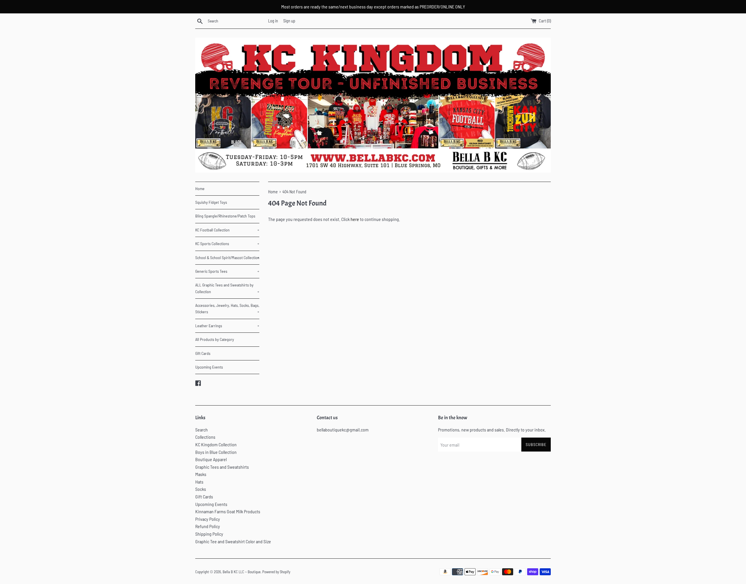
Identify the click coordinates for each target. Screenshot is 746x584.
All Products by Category (214, 339)
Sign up (289, 20)
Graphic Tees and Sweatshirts (222, 467)
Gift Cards (202, 353)
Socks (200, 489)
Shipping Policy (209, 534)
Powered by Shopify (276, 571)
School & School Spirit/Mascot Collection (227, 257)
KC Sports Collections (227, 243)
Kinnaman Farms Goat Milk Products (227, 511)
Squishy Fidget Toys (211, 202)
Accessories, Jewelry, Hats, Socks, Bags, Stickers (227, 308)
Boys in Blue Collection (216, 452)
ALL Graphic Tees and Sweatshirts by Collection (227, 288)
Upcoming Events (209, 366)
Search (201, 429)
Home (200, 188)
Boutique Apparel (211, 459)
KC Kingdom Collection (216, 444)
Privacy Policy (207, 519)
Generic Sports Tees (227, 271)
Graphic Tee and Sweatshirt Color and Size (233, 541)
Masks (200, 474)
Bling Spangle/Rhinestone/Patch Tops (225, 215)
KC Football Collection (227, 229)
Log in (273, 20)
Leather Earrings (227, 325)
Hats (199, 481)
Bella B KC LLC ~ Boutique (242, 571)
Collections (205, 437)
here (355, 219)
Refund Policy (207, 526)
